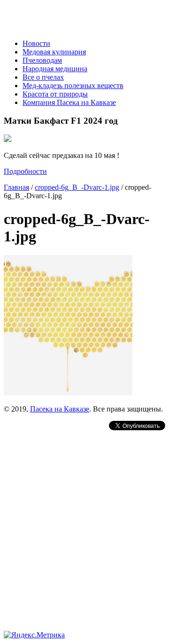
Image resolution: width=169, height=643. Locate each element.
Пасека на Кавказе (59, 409)
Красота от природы (55, 94)
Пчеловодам (42, 60)
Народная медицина (55, 69)
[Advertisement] (84, 516)
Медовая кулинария (54, 52)
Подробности (25, 171)
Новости (36, 43)
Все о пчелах (43, 77)
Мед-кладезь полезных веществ (73, 86)
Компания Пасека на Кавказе (69, 102)
